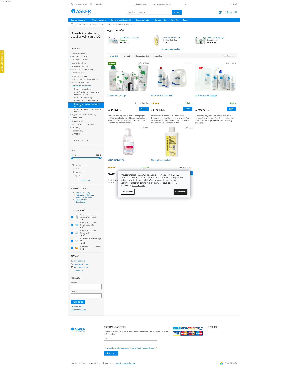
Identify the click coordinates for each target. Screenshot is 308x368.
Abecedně (158, 56)
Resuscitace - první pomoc (82, 69)
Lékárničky (76, 127)
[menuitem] (79, 20)
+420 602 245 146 (81, 267)
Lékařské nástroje (79, 63)
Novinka (79, 172)
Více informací (138, 185)
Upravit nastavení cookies (125, 363)
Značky (74, 137)
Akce (78, 168)
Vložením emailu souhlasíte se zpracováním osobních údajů (131, 348)
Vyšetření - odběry (79, 56)
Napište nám (81, 202)
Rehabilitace (77, 118)
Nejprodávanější (142, 56)
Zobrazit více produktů (171, 49)
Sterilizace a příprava (80, 82)
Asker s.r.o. (78, 271)
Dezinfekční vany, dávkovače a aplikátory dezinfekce (86, 93)
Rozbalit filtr (85, 180)
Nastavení (128, 191)
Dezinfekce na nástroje (83, 97)
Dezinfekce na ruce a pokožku (86, 101)
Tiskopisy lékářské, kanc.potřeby (85, 79)
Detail (144, 109)
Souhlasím (180, 191)
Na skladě (80, 165)
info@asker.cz (80, 261)
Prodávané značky (139, 4)
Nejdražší (126, 56)
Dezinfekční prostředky (81, 86)
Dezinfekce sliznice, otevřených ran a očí (87, 105)
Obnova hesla (81, 199)
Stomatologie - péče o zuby (83, 124)
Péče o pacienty (78, 72)
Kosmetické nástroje (80, 66)
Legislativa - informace (161, 4)
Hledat (177, 12)
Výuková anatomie (79, 121)
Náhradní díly (77, 131)
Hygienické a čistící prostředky (84, 114)
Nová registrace (77, 307)
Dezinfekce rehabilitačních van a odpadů (87, 110)
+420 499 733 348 (81, 264)
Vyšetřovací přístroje (80, 60)
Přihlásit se (78, 302)
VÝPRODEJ (76, 134)
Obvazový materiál (79, 53)
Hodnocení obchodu (84, 197)
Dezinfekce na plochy (82, 89)
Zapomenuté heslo (78, 310)
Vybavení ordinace (79, 76)
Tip (77, 175)
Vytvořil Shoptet (231, 363)
